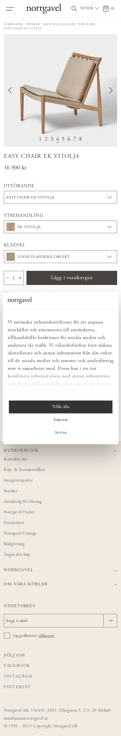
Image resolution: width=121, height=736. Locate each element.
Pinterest (17, 687)
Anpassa (60, 420)
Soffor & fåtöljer (59, 24)
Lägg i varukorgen (72, 277)
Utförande (19, 186)
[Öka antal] (20, 278)
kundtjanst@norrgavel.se (26, 719)
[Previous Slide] (10, 90)
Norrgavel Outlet (19, 512)
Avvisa (60, 432)
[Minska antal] (7, 278)
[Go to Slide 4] (57, 140)
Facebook (17, 666)
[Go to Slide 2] (46, 140)
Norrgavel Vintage (20, 534)
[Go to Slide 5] (63, 140)
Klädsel (14, 245)
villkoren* (46, 636)
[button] (60, 90)
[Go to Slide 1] (40, 140)
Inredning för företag (23, 502)
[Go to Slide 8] (80, 140)
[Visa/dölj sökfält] (74, 9)
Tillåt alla (60, 407)
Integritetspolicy (18, 481)
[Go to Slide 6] (69, 140)
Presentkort (14, 523)
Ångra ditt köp (17, 555)
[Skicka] (110, 620)
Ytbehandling (23, 216)
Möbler (33, 24)
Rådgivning (14, 544)
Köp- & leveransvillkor (24, 470)
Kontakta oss (15, 459)
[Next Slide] (111, 90)
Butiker (10, 491)
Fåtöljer (86, 24)
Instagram (18, 677)
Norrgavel (14, 24)
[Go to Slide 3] (52, 140)
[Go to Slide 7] (74, 140)
